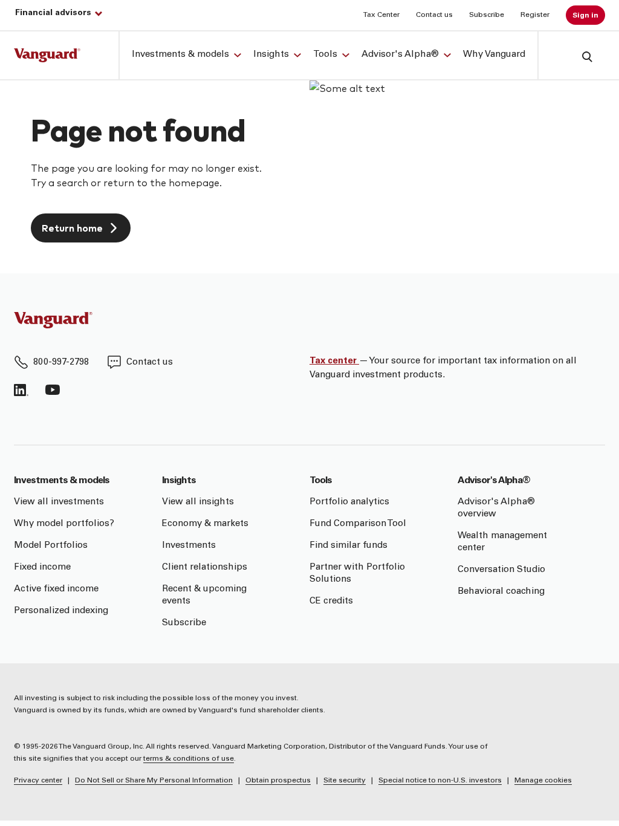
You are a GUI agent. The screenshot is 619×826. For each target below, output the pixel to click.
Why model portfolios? (64, 523)
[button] (578, 56)
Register (534, 15)
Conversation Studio (501, 569)
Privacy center (38, 780)
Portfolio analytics (349, 502)
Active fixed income (56, 589)
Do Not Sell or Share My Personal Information (154, 780)
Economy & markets (205, 523)
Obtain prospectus (278, 780)
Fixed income (42, 567)
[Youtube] (52, 390)
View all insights (198, 502)
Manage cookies (543, 780)
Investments (189, 545)
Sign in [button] (585, 15)
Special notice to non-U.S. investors (440, 780)
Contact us (434, 15)
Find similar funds (348, 545)
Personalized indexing (61, 611)
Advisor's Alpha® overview (496, 508)
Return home (72, 228)
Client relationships (204, 567)
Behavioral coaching (501, 591)
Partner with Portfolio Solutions (357, 573)
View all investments (59, 502)
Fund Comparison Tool (358, 523)
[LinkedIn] (21, 390)
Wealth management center (502, 542)
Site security (344, 780)
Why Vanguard (494, 54)
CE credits (331, 601)
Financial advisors (53, 13)
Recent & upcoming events (204, 595)
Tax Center (381, 15)
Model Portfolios (51, 545)
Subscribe (486, 15)
